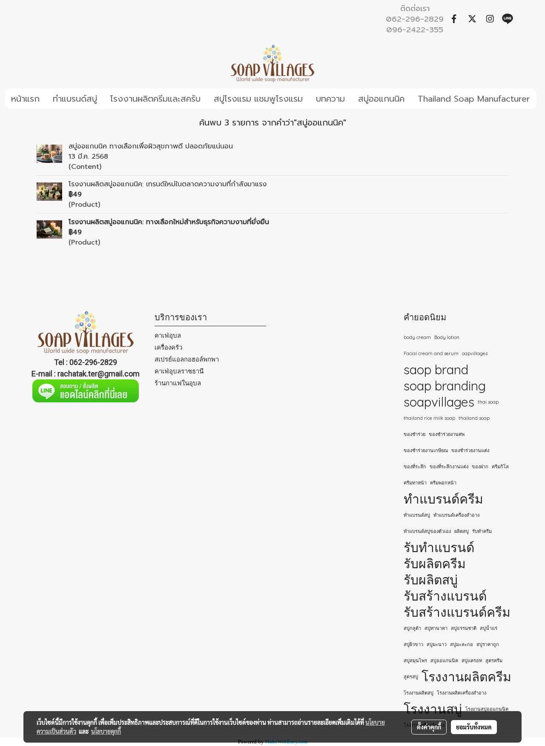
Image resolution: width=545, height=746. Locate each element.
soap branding (445, 385)
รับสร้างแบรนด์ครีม (457, 612)
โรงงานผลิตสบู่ (418, 693)
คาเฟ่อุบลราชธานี (179, 371)
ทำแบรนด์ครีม (443, 499)
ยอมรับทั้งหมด (474, 727)
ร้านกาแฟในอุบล (178, 383)
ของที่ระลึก (415, 467)
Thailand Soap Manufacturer (474, 98)
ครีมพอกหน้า (443, 483)
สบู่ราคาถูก (487, 644)
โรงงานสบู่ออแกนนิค (486, 709)
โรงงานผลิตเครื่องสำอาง (461, 693)
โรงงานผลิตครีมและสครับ (155, 98)
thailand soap (474, 418)
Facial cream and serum (431, 353)
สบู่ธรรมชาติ (463, 628)
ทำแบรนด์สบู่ (75, 98)
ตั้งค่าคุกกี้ (429, 727)
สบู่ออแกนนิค (381, 98)
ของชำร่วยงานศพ (447, 434)
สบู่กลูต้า (412, 628)
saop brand (436, 369)
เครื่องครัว (168, 347)
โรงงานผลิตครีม (466, 676)
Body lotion (446, 337)
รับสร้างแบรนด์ (445, 595)
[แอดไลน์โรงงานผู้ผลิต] (86, 390)
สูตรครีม (493, 660)
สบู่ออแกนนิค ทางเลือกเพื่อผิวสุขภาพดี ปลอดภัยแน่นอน (151, 146)
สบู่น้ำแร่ (488, 628)
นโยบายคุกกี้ (106, 731)
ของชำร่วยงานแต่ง (470, 450)
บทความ (330, 98)
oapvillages (475, 353)
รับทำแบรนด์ (439, 547)
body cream (417, 337)
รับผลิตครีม (435, 563)
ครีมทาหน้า (415, 483)
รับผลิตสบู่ (431, 579)
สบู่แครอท (472, 660)
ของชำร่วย (414, 434)
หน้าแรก (25, 98)
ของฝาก (480, 467)
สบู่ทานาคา (436, 628)
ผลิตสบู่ (461, 531)
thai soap (488, 402)
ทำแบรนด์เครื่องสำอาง (456, 515)
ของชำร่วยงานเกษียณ (426, 450)
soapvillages (439, 402)
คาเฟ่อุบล (168, 335)
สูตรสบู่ (411, 677)
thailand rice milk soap (429, 418)
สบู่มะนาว (437, 644)
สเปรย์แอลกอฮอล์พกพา (187, 359)
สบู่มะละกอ (461, 644)
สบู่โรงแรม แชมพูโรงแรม (258, 98)
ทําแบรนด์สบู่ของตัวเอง (427, 531)
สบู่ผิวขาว (413, 644)
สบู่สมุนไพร (415, 660)
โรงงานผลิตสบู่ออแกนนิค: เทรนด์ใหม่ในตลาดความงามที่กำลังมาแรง (168, 184)
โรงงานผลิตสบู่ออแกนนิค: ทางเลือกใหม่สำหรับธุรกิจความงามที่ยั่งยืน (169, 222)
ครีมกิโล (500, 467)
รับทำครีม (482, 531)
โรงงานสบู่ (433, 709)
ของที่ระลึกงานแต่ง (449, 467)
